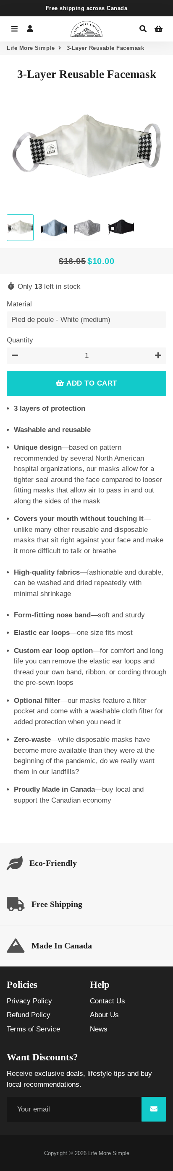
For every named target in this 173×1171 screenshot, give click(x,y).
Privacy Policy (29, 1001)
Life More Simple (31, 48)
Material (19, 304)
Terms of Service (33, 1029)
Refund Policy (28, 1015)
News (98, 1029)
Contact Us (107, 1001)
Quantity (20, 340)
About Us (104, 1015)
